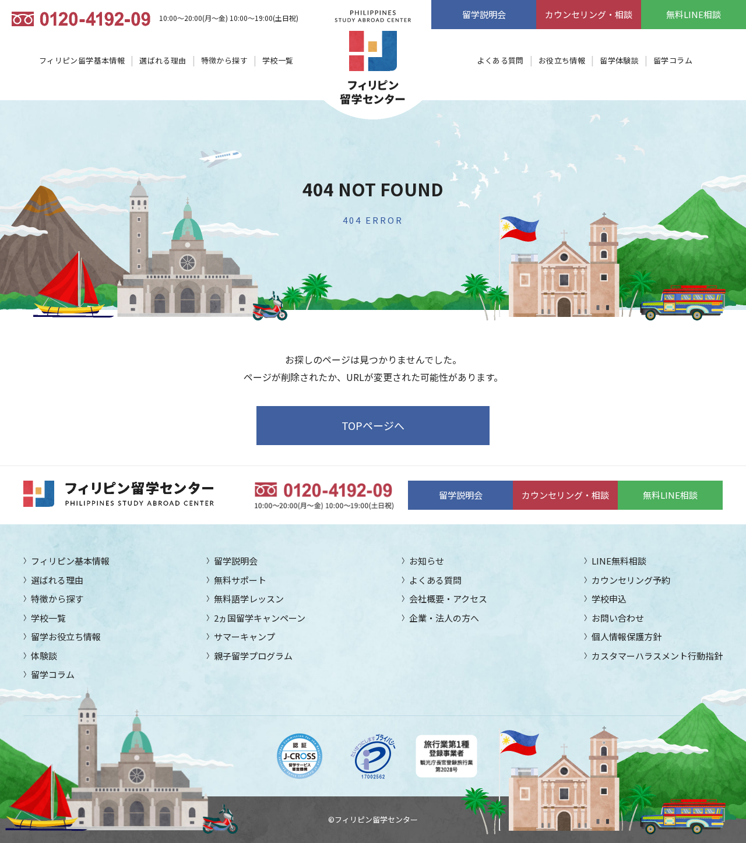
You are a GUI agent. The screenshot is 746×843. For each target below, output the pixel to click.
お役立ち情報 (562, 60)
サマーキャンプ (244, 636)
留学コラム (672, 60)
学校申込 (609, 598)
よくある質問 (500, 60)
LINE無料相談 (619, 561)
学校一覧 (278, 60)
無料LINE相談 (693, 14)
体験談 (44, 656)
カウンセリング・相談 (588, 14)
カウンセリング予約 (631, 580)
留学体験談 (619, 60)
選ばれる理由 (162, 60)
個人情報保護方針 (626, 636)
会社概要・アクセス (448, 598)
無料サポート (240, 580)
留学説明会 (484, 14)
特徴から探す (224, 60)
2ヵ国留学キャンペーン (259, 618)
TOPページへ (373, 425)
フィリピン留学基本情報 (82, 60)
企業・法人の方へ (444, 618)
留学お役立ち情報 (66, 636)
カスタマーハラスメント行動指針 (657, 656)
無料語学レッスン (249, 598)
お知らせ (426, 561)
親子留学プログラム (253, 656)
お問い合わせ (618, 618)
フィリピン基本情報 (70, 561)
